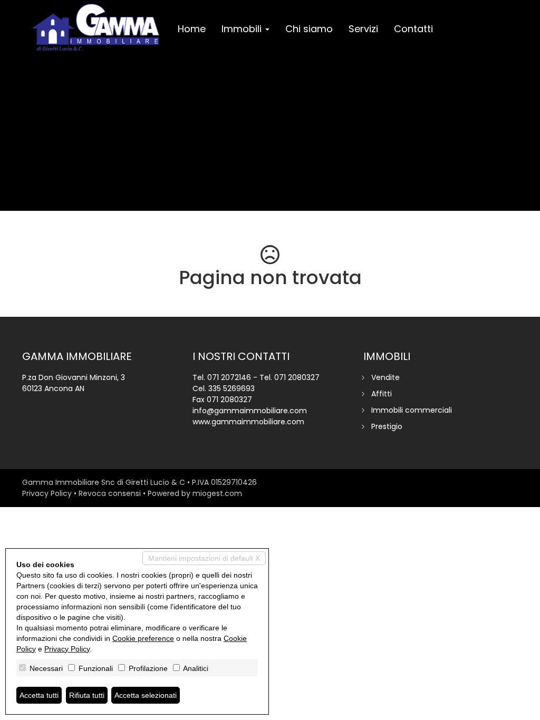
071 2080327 (297, 377)
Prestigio (386, 426)
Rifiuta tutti (86, 695)
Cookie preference (143, 638)
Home (192, 28)
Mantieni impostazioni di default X (204, 558)
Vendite (385, 377)
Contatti (413, 28)
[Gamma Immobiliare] (96, 27)
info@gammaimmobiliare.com (249, 410)
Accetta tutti (39, 695)
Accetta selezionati (145, 695)
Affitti (381, 393)
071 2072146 (229, 377)
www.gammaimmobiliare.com (248, 421)
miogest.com (217, 493)
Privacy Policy (47, 493)
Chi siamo (309, 28)
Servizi (363, 28)
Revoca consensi (110, 493)
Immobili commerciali (411, 410)
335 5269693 (231, 388)
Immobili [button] (242, 28)
